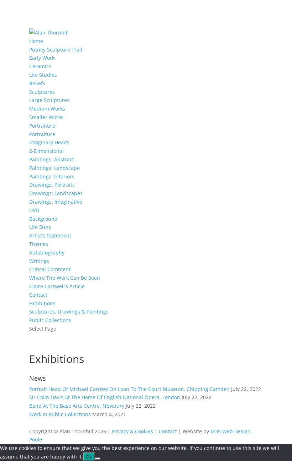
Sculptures (42, 92)
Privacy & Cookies (132, 431)
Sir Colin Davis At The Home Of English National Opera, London (104, 397)
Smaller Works (46, 117)
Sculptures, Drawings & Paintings (69, 311)
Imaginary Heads (49, 142)
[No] (97, 458)
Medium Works (47, 108)
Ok (89, 457)
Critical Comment (50, 269)
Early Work (41, 57)
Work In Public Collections (60, 414)
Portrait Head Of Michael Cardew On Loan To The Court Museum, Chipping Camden (129, 389)
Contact (38, 294)
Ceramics (40, 66)
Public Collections (50, 320)
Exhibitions (42, 303)
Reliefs (37, 83)
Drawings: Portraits (52, 184)
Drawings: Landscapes (56, 193)
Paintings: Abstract (51, 159)
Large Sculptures (49, 100)
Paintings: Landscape (54, 168)
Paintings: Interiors (51, 176)
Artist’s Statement (50, 235)
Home (36, 41)
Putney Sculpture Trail (55, 49)
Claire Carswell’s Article (57, 286)
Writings (39, 261)
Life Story (40, 227)
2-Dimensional (46, 151)
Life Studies (43, 74)
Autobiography (46, 252)
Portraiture (42, 125)
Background (43, 218)
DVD (34, 210)
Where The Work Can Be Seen (64, 277)
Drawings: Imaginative (55, 201)
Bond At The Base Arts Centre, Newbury (76, 405)
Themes (38, 244)
